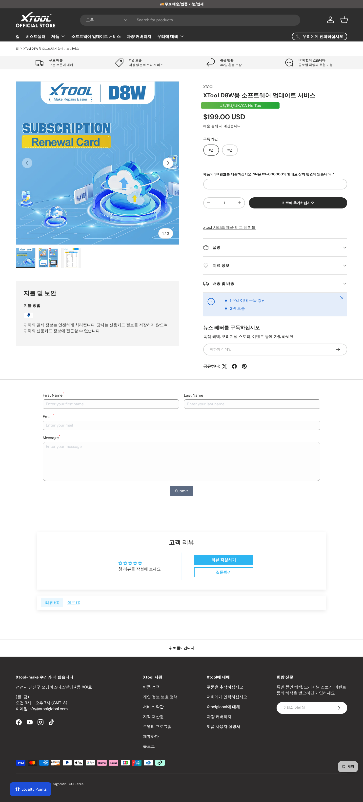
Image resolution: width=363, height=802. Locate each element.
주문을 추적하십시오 (225, 687)
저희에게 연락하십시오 (227, 696)
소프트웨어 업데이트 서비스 (96, 36)
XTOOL (208, 86)
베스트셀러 (35, 36)
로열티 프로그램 (157, 726)
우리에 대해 (167, 36)
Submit (181, 491)
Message (51, 437)
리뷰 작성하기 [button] (223, 559)
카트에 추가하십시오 (298, 203)
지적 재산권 (153, 716)
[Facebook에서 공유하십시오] (234, 366)
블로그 (149, 746)
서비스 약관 (153, 706)
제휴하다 (151, 736)
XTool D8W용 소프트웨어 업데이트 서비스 (51, 48)
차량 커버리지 (139, 36)
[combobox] (190, 19)
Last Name (193, 395)
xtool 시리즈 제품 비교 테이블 (229, 227)
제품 (55, 36)
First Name (53, 395)
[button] (344, 19)
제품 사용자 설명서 (223, 726)
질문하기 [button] (224, 572)
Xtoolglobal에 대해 (223, 706)
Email (48, 416)
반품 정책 (151, 687)
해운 (206, 126)
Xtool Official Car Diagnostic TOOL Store (55, 784)
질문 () (73, 602)
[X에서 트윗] (224, 366)
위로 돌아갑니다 (181, 648)
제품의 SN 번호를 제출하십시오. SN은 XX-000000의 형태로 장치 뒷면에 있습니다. (267, 174)
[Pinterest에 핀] (244, 366)
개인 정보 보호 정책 (160, 696)
